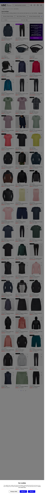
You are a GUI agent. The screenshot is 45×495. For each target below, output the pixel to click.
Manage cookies (13, 491)
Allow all (31, 491)
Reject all (23, 491)
